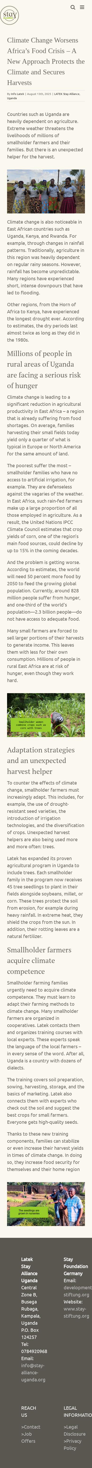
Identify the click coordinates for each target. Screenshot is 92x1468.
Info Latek (17, 94)
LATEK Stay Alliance (66, 94)
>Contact (30, 1427)
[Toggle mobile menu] (82, 7)
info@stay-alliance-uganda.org (33, 1372)
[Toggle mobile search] (73, 7)
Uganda (12, 98)
